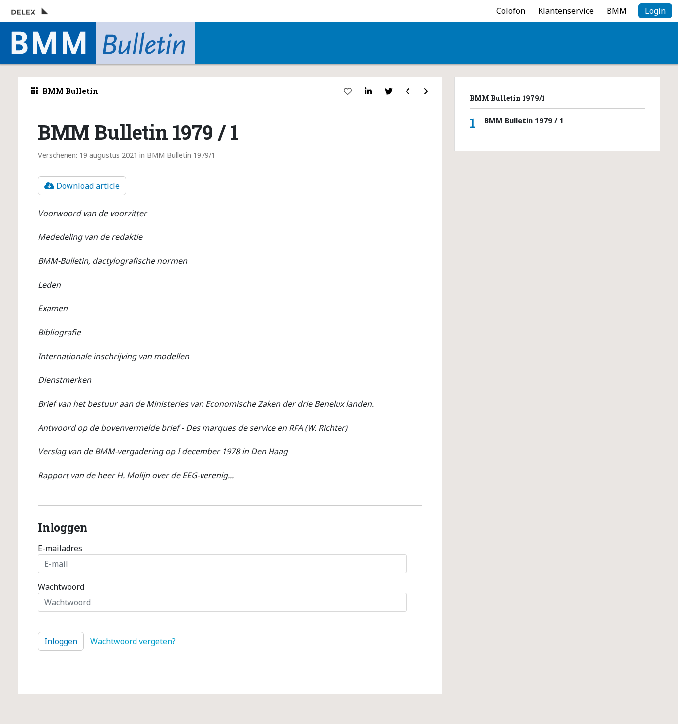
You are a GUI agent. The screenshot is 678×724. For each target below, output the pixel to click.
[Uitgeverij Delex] (47, 11)
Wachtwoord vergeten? (133, 641)
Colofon (510, 10)
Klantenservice (566, 10)
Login (655, 10)
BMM (617, 10)
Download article (87, 185)
